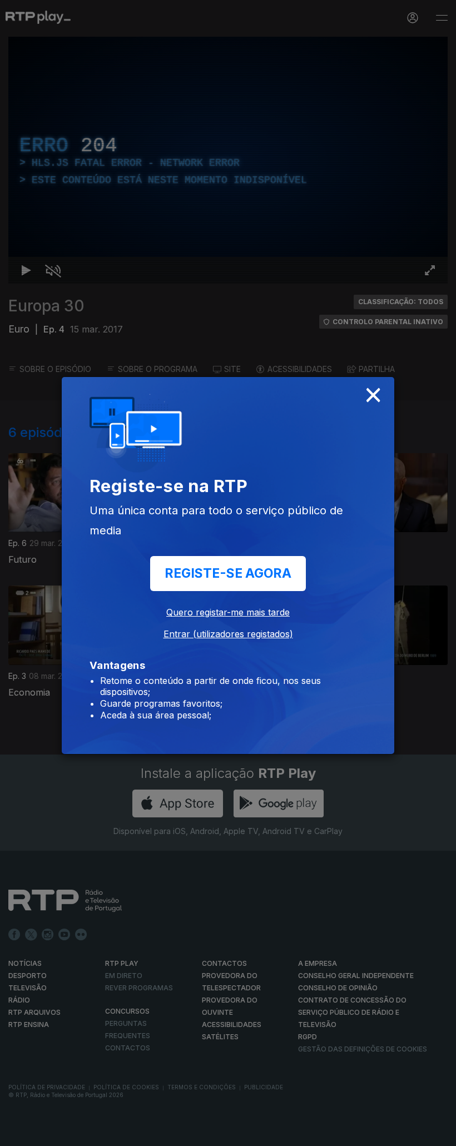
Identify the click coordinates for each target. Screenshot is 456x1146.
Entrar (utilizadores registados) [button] (228, 633)
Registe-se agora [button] (228, 573)
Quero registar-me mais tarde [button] (228, 612)
